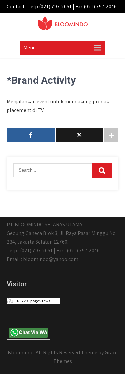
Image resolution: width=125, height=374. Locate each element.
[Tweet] (80, 135)
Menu (29, 47)
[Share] (31, 135)
